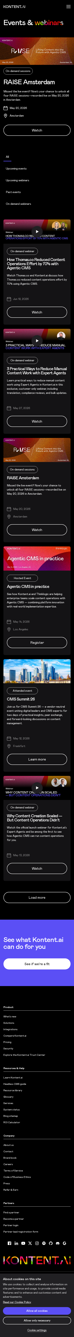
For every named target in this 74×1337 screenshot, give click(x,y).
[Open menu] (68, 6)
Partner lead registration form (20, 1231)
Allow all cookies (37, 1311)
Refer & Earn (10, 1189)
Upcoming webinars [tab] (17, 180)
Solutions (8, 1022)
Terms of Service (13, 1170)
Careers (8, 1164)
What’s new (9, 1016)
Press (6, 1183)
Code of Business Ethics (17, 1177)
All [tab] (7, 157)
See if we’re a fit (37, 964)
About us (8, 1145)
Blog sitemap (10, 1116)
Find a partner (11, 1212)
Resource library (12, 1090)
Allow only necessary (37, 1320)
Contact (8, 1151)
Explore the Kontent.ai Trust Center (24, 1054)
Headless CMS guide (14, 1084)
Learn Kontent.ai (13, 1077)
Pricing (7, 1042)
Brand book (10, 1157)
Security (8, 1048)
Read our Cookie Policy (17, 1302)
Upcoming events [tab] (16, 168)
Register (37, 642)
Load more (37, 897)
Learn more (37, 759)
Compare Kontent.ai (14, 1035)
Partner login (10, 1225)
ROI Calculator (11, 1122)
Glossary (8, 1096)
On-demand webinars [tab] (18, 204)
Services (8, 1103)
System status (11, 1109)
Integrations (10, 1029)
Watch (37, 130)
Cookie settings (37, 1330)
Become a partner (13, 1218)
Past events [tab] (13, 192)
